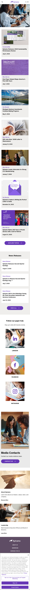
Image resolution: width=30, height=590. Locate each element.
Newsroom (15, 548)
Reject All (15, 583)
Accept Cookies (15, 587)
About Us (15, 545)
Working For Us (15, 551)
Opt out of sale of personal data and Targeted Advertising (15, 578)
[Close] (28, 555)
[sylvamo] (15, 2)
